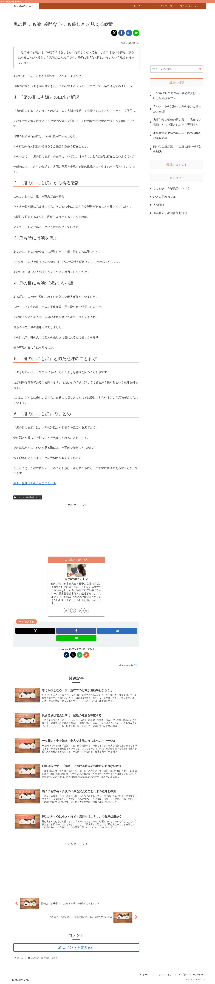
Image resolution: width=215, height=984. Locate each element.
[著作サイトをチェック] (66, 610)
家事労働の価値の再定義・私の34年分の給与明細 (177, 135)
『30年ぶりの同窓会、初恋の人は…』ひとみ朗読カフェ (177, 96)
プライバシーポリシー (192, 974)
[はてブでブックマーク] (129, 33)
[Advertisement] (76, 529)
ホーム (145, 974)
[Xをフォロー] (73, 610)
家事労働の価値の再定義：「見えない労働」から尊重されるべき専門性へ (177, 122)
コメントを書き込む (78, 947)
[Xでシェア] (114, 33)
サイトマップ (165, 974)
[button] (200, 69)
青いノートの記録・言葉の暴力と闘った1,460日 (177, 109)
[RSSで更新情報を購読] (86, 610)
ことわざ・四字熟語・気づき (29, 497)
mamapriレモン (78, 578)
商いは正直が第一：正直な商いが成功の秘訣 (177, 149)
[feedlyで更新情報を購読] (79, 610)
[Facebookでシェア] (121, 33)
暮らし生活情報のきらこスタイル (34, 483)
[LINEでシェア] (136, 33)
